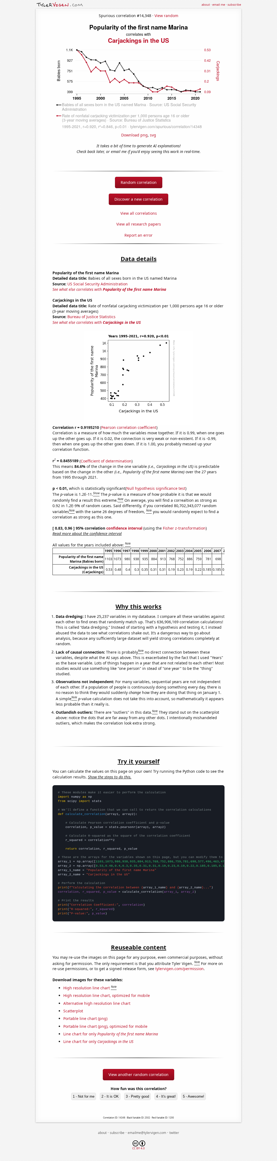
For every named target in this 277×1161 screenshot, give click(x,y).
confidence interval (124, 528)
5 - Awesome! (193, 1096)
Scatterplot (73, 1010)
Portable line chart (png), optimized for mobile (105, 1026)
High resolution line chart (86, 987)
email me (218, 4)
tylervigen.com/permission (179, 968)
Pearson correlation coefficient (128, 427)
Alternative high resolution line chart (96, 1003)
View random (166, 15)
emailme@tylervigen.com (147, 1132)
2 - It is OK (110, 1096)
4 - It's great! (166, 1096)
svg (153, 135)
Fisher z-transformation (184, 528)
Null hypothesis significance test (155, 488)
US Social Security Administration (97, 283)
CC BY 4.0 (138, 1148)
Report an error (138, 235)
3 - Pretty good (137, 1096)
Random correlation (139, 182)
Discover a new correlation (138, 199)
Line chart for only (110, 1033)
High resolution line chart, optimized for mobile (106, 995)
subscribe (234, 4)
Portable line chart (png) (85, 1018)
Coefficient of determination (106, 460)
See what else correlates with (109, 289)
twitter (174, 1132)
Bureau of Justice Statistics (91, 316)
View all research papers (138, 224)
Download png (134, 135)
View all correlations (138, 213)
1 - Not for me (83, 1096)
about (206, 4)
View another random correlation (138, 1074)
